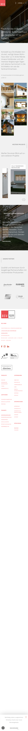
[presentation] (22, 199)
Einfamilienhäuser (6, 415)
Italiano (16, 430)
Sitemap (16, 417)
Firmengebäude (18, 384)
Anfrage (20, 3)
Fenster (3, 380)
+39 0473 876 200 (5, 330)
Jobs (15, 387)
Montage (3, 404)
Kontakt (16, 395)
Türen (2, 386)
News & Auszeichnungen (18, 390)
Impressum (16, 406)
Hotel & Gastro (5, 422)
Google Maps (4, 333)
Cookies (16, 414)
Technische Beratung (6, 399)
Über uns (16, 380)
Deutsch (16, 428)
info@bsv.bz (13, 330)
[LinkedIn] (8, 346)
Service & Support (5, 401)
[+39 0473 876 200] (15, 3)
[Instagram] (5, 346)
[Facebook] (1, 346)
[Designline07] (11, 314)
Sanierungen (4, 419)
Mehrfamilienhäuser (6, 417)
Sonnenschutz (4, 388)
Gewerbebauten (5, 426)
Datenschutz (17, 408)
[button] (3, 728)
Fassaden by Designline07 (4, 383)
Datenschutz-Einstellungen (17, 411)
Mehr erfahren (6, 241)
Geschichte (17, 382)
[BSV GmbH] (2, 3)
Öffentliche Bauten (6, 424)
